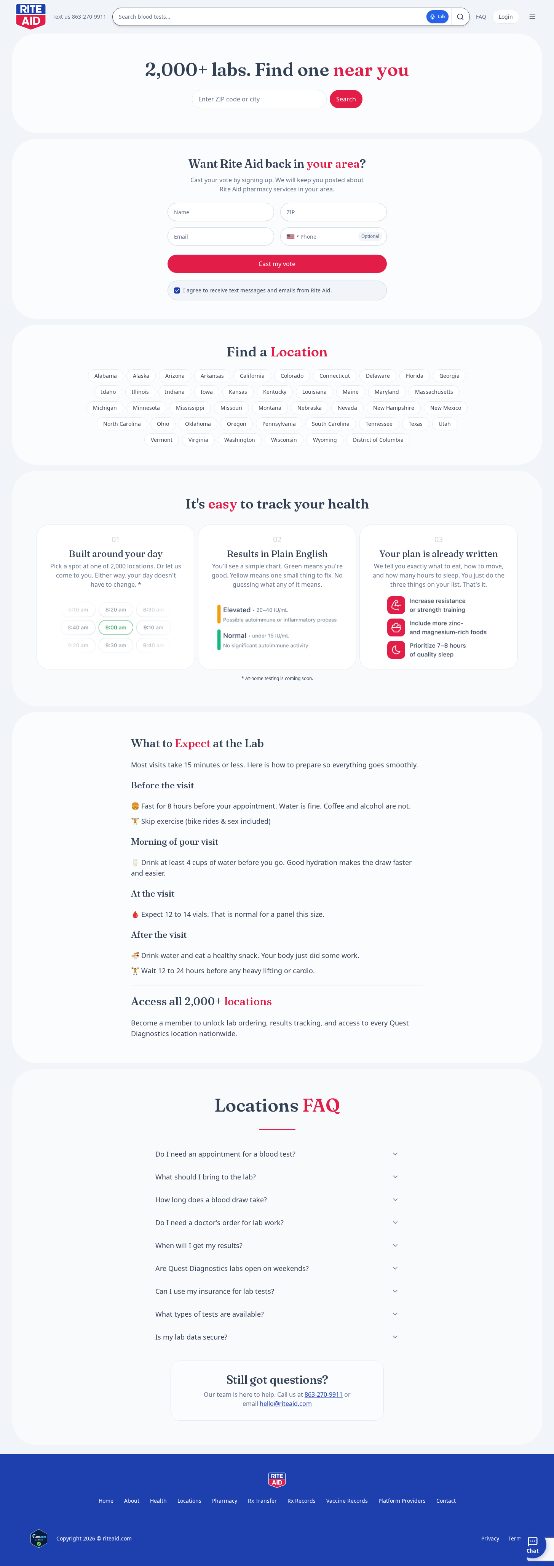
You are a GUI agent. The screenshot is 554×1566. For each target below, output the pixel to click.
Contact (446, 1500)
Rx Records (301, 1500)
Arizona (175, 375)
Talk (441, 16)
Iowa (207, 391)
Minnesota (146, 407)
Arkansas (212, 375)
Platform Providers (402, 1500)
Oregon (236, 423)
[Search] (460, 17)
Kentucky (274, 391)
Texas (416, 423)
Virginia (198, 439)
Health (158, 1500)
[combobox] (291, 236)
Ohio (163, 423)
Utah (445, 423)
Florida (414, 375)
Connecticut (334, 375)
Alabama (105, 375)
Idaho (108, 391)
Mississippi (190, 407)
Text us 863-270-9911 (79, 16)
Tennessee (379, 423)
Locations (189, 1500)
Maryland (387, 391)
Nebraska (309, 407)
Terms (516, 1538)
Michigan (105, 407)
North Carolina (122, 423)
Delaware (378, 375)
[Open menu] (532, 17)
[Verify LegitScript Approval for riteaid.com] (38, 1538)
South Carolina (331, 423)
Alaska (141, 375)
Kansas (238, 391)
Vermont (161, 439)
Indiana (175, 391)
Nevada (347, 407)
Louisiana (314, 391)
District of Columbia (378, 439)
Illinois (140, 391)
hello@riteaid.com (286, 1403)
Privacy (490, 1538)
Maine (351, 391)
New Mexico (445, 407)
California (252, 375)
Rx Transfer (262, 1500)
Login (506, 16)
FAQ (481, 16)
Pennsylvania (279, 423)
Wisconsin (284, 439)
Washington (239, 439)
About (131, 1500)
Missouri (231, 407)
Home (106, 1500)
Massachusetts (434, 391)
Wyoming (325, 439)
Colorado (292, 375)
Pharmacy (224, 1500)
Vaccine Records (347, 1500)
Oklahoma (198, 423)
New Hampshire (393, 407)
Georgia (449, 375)
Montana (270, 407)
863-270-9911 (324, 1394)
